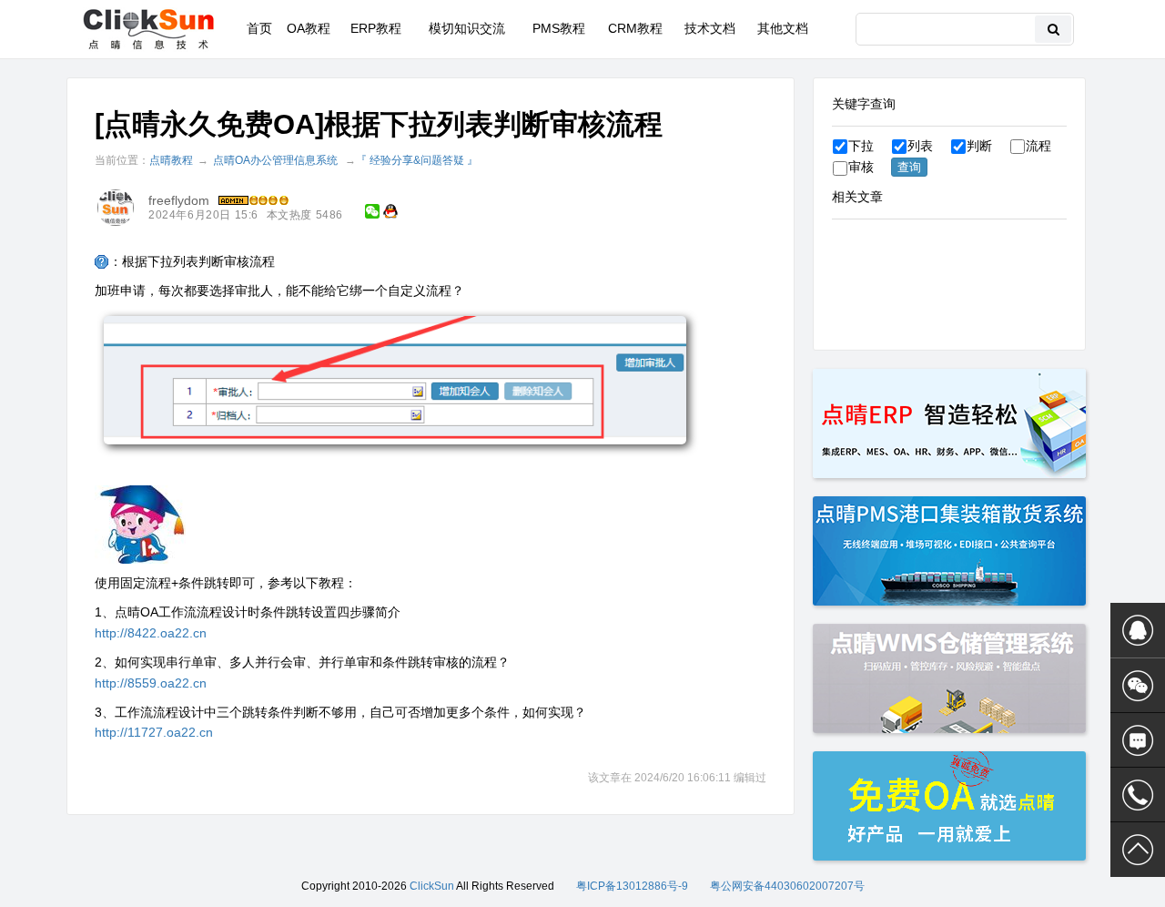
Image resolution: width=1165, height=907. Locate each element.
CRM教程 (635, 28)
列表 (920, 145)
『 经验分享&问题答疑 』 (417, 160)
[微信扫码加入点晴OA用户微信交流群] (1137, 685)
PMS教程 (558, 28)
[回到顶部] (1137, 849)
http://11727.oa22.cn (154, 732)
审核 (861, 166)
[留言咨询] (1137, 740)
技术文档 (709, 28)
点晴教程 (171, 160)
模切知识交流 (467, 28)
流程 (1038, 145)
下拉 (861, 145)
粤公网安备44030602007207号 (787, 886)
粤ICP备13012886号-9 (632, 886)
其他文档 (782, 28)
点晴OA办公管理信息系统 (275, 160)
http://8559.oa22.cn (151, 683)
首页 (259, 28)
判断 (979, 145)
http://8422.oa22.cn (151, 633)
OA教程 (308, 28)
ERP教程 (375, 28)
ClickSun (432, 886)
